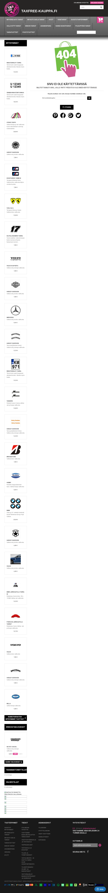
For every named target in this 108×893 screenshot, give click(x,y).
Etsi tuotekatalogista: (48, 98)
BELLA (9, 703)
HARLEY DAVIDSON (13, 152)
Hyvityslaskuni (44, 830)
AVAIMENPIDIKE (9, 849)
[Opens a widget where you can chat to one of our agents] (100, 889)
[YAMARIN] (16, 394)
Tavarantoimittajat (16, 770)
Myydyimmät (12, 43)
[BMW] (16, 503)
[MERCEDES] (16, 310)
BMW (8, 510)
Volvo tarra (10, 208)
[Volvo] (16, 201)
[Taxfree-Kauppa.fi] (11, 9)
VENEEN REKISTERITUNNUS (15, 92)
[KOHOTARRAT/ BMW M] (16, 171)
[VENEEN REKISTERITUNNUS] (16, 86)
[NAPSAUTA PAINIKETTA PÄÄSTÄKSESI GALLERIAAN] (15, 793)
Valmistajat (12, 782)
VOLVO (9, 566)
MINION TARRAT (9, 846)
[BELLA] (16, 696)
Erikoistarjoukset (15, 727)
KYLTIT (6, 855)
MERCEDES (10, 317)
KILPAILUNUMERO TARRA (15, 236)
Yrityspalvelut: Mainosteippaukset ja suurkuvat (28, 876)
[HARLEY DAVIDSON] (16, 145)
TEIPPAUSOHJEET (27, 845)
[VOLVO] (16, 559)
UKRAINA (7, 852)
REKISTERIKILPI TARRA (14, 63)
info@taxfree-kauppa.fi (89, 828)
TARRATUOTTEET (9, 843)
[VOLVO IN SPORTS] (16, 259)
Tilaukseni (42, 827)
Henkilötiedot (43, 837)
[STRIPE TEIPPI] (16, 115)
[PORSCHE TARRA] (16, 615)
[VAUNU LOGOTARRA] (16, 475)
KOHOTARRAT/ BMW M (14, 178)
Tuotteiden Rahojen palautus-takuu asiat (28, 835)
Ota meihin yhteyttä (81, 2)
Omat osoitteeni (44, 834)
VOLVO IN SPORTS (12, 266)
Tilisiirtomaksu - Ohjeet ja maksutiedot (28, 869)
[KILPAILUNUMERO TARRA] (16, 229)
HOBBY (9, 482)
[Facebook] (88, 852)
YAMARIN (10, 401)
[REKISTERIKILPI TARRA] (16, 56)
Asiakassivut (44, 823)
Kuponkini (42, 840)
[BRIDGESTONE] (16, 450)
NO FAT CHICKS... (12, 747)
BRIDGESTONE (11, 456)
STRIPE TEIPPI (11, 122)
